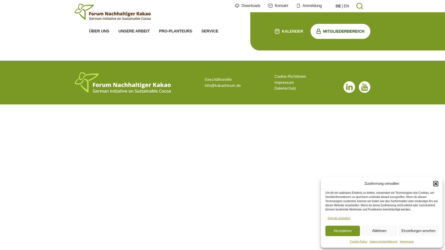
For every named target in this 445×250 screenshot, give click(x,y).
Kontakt (281, 5)
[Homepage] (113, 12)
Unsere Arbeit (134, 31)
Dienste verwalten (339, 218)
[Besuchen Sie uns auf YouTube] (364, 87)
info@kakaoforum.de (223, 85)
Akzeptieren (343, 231)
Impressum (407, 241)
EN (346, 6)
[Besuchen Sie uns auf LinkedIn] (349, 87)
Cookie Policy (358, 241)
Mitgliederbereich (343, 31)
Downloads (251, 5)
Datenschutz (285, 88)
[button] (435, 183)
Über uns (99, 31)
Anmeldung (312, 5)
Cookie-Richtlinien (290, 76)
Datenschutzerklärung (383, 241)
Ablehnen (379, 231)
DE (338, 6)
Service (209, 31)
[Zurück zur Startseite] (123, 82)
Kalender (292, 31)
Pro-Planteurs (175, 31)
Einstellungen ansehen (418, 231)
